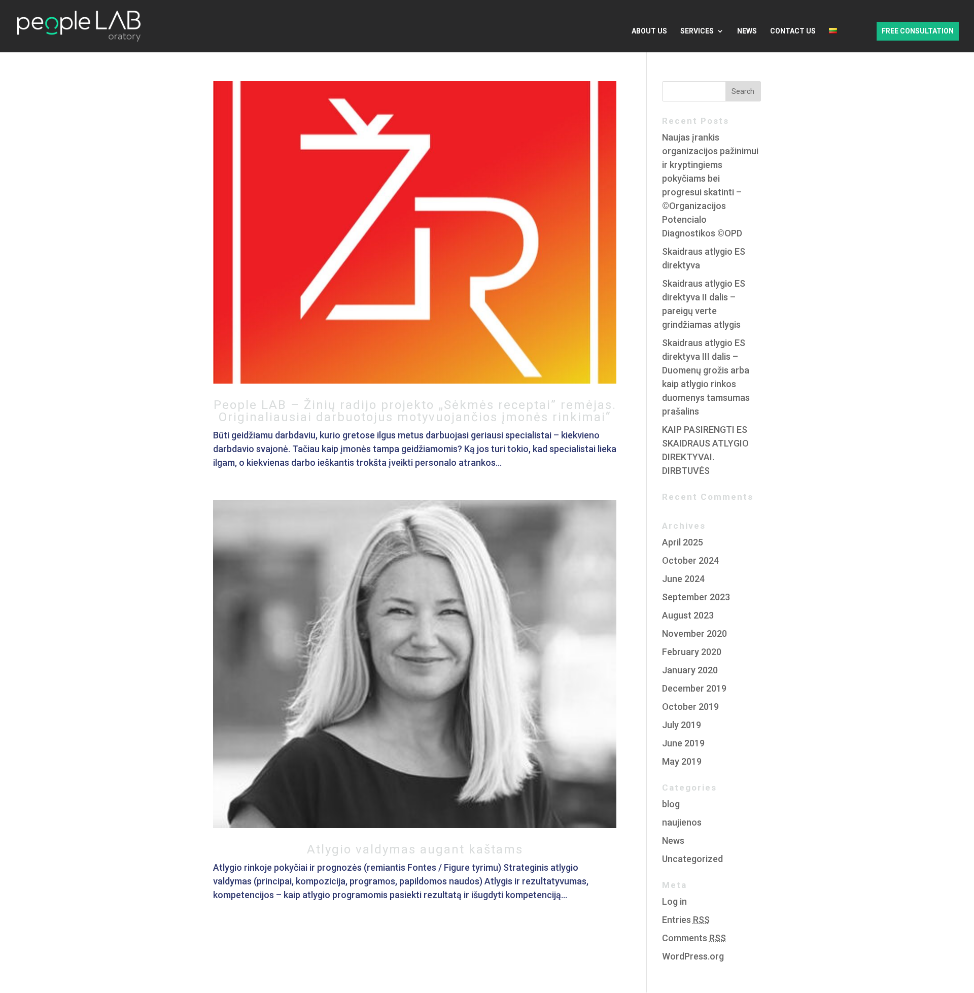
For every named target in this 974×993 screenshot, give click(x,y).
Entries (686, 919)
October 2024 (690, 560)
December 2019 (694, 688)
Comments (694, 938)
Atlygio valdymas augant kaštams (415, 849)
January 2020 (690, 670)
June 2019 (683, 743)
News (747, 31)
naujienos (682, 822)
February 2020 (691, 651)
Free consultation (918, 31)
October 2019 (690, 706)
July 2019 (681, 725)
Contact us (793, 31)
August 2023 (688, 615)
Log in (674, 901)
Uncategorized (692, 858)
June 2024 (683, 578)
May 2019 (682, 761)
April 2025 (682, 542)
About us (649, 31)
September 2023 (696, 597)
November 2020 (694, 633)
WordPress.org (693, 956)
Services (697, 31)
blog (671, 804)
